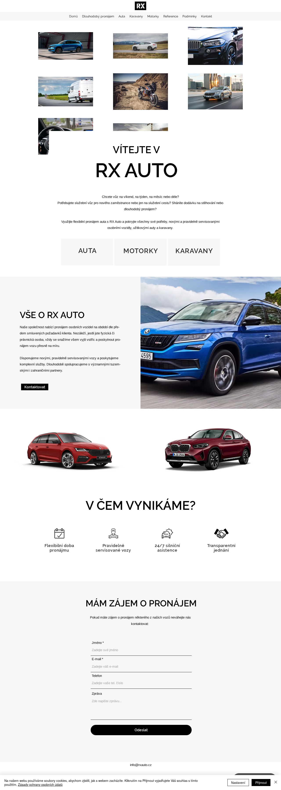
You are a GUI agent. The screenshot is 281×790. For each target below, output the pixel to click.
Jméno (97, 642)
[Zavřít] (275, 782)
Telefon (97, 675)
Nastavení (238, 782)
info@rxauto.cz (141, 765)
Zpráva (97, 693)
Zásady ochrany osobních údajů (40, 784)
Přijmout (261, 782)
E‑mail (96, 659)
